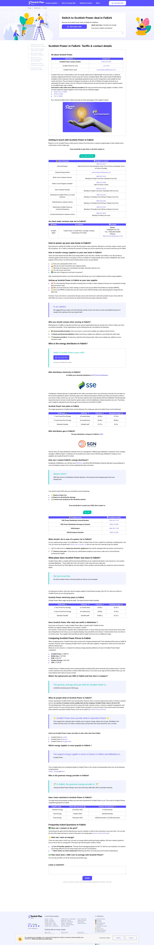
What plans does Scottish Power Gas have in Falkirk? (37, 59)
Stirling (56, 771)
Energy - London (49, 919)
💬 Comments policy (100, 931)
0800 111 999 (114, 524)
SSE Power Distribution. (100, 375)
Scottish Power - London (51, 924)
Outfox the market (82, 920)
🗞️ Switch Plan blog (100, 919)
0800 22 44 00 (101, 195)
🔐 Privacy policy (99, 929)
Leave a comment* (56, 865)
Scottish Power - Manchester (52, 926)
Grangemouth (66, 741)
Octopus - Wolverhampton (67, 924)
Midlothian (79, 463)
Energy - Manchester (50, 921)
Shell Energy (81, 921)
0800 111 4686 (101, 182)
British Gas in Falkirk (60, 92)
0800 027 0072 (101, 164)
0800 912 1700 (114, 528)
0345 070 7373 (114, 520)
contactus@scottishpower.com (106, 70)
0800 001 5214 (101, 176)
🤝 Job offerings (99, 924)
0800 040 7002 (101, 201)
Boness (65, 739)
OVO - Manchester (82, 919)
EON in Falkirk (58, 94)
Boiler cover (48, 932)
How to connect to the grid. (101, 833)
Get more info (118, 3)
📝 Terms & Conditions (100, 930)
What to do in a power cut (78, 544)
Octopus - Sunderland (66, 923)
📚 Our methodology (100, 923)
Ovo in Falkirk (58, 96)
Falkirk (50, 771)
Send (87, 878)
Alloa (63, 771)
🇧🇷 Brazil (97, 944)
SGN (101, 434)
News (98, 3)
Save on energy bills (68, 3)
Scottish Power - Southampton (68, 919)
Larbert (65, 737)
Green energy (64, 932)
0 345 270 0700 (106, 62)
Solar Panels (81, 932)
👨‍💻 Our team (98, 920)
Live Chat (106, 66)
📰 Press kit (98, 927)
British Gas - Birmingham (67, 921)
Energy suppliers (51, 3)
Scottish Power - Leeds (50, 923)
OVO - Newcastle (65, 926)
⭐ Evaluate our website (101, 926)
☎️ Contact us (98, 921)
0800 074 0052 (101, 213)
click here (108, 882)
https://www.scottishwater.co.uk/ (113, 236)
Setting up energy (86, 3)
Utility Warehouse (82, 923)
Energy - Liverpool (49, 920)
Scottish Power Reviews (98, 709)
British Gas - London (66, 920)
